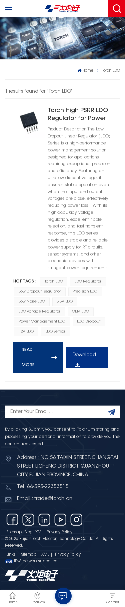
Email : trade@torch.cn (44, 498)
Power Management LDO (42, 322)
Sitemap (14, 532)
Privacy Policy (59, 532)
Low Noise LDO (32, 302)
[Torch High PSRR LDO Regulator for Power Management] (29, 122)
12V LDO (26, 332)
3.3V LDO (65, 302)
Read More (28, 357)
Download (84, 355)
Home (87, 71)
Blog (28, 532)
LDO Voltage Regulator (39, 312)
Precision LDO (85, 291)
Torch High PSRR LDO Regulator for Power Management (78, 115)
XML (39, 532)
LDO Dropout (88, 322)
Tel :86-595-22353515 (43, 486)
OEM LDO (80, 312)
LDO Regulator (88, 281)
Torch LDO (54, 281)
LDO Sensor (55, 332)
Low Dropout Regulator (40, 291)
